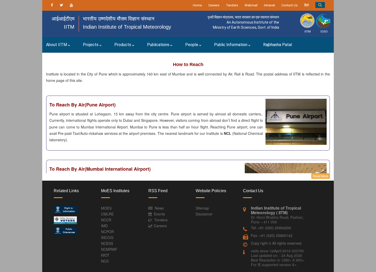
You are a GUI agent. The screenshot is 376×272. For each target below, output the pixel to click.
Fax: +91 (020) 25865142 (271, 235)
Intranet (269, 5)
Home (197, 5)
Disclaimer (204, 213)
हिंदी (306, 5)
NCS (104, 261)
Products (123, 44)
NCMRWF (109, 249)
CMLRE (107, 213)
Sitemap (202, 208)
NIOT (105, 255)
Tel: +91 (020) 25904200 (271, 227)
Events (159, 213)
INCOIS (107, 237)
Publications (158, 44)
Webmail (251, 5)
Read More (320, 176)
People (192, 44)
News (159, 208)
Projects (91, 44)
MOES (106, 208)
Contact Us (289, 5)
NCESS (107, 243)
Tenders (232, 5)
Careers (213, 5)
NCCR (106, 219)
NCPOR (107, 231)
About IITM (57, 44)
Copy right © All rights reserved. (276, 243)
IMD (104, 225)
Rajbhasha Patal (277, 44)
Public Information (231, 44)
